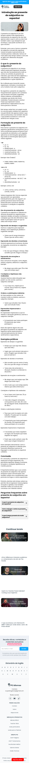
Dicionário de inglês (14, 663)
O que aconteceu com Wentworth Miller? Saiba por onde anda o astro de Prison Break (14, 624)
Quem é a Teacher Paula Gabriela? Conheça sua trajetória (13, 592)
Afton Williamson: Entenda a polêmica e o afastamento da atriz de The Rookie (14, 559)
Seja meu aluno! (17, 759)
